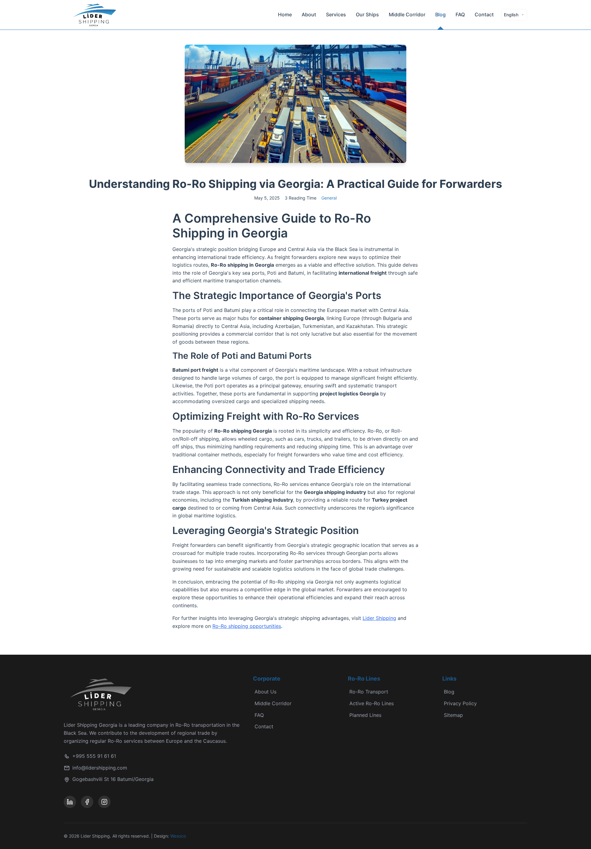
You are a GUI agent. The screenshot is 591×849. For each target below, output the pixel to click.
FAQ (460, 14)
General (329, 197)
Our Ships (367, 14)
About (309, 14)
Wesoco (178, 836)
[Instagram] (104, 802)
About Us (265, 692)
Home (285, 14)
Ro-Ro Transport (368, 692)
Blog (440, 14)
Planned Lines (365, 715)
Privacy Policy (460, 703)
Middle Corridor (407, 14)
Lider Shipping (379, 618)
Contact (484, 14)
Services (336, 14)
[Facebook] (87, 802)
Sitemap (453, 715)
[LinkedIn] (70, 802)
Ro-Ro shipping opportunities (246, 626)
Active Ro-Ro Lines (371, 703)
